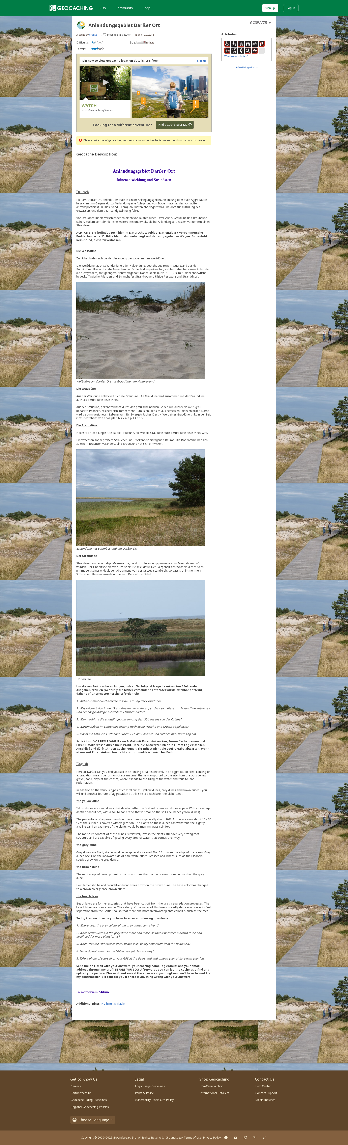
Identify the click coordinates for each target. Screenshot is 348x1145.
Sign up (270, 8)
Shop (146, 8)
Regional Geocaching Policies (90, 1107)
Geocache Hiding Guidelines (89, 1100)
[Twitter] (255, 1137)
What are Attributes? (236, 56)
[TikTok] (264, 1137)
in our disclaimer (195, 140)
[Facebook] (226, 1137)
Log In (291, 8)
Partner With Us (81, 1093)
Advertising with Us (246, 67)
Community (124, 8)
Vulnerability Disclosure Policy (154, 1100)
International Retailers (214, 1093)
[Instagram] (245, 1137)
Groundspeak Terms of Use (183, 1137)
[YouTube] (235, 1137)
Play (102, 8)
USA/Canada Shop (211, 1086)
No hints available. (113, 1003)
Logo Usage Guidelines (150, 1086)
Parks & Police (144, 1093)
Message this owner (119, 34)
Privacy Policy (212, 1137)
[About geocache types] (81, 25)
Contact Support (266, 1093)
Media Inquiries (265, 1100)
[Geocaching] (71, 8)
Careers (76, 1086)
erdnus (93, 34)
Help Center (263, 1086)
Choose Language (94, 1119)
